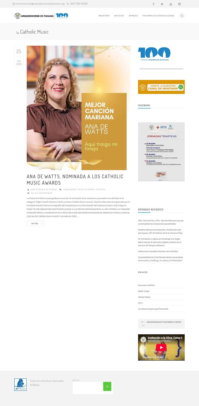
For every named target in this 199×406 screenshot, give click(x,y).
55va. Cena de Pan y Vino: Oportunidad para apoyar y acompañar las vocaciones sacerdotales (161, 222)
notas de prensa (86, 189)
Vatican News (144, 297)
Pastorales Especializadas (159, 15)
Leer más (34, 223)
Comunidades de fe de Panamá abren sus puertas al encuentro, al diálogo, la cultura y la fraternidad (160, 259)
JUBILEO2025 (69, 189)
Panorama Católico (146, 285)
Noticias (119, 15)
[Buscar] (107, 386)
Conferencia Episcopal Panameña (153, 309)
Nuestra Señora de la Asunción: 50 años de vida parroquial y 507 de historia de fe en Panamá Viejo (160, 231)
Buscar (76, 380)
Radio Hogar (143, 291)
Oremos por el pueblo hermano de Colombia (158, 251)
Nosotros (104, 15)
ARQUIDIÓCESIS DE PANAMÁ (43, 189)
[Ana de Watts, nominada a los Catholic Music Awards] (78, 108)
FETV (140, 303)
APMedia (133, 15)
